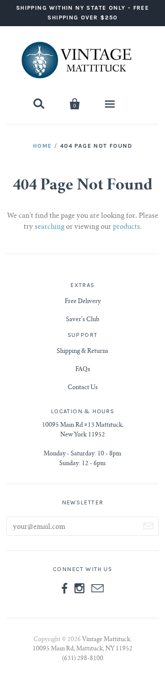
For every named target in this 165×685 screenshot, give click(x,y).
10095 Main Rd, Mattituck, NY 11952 (82, 649)
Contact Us (83, 388)
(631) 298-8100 (82, 659)
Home (42, 145)
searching (49, 227)
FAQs (82, 370)
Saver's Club (82, 320)
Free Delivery (83, 302)
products (126, 227)
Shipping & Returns (82, 352)
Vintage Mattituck (106, 640)
